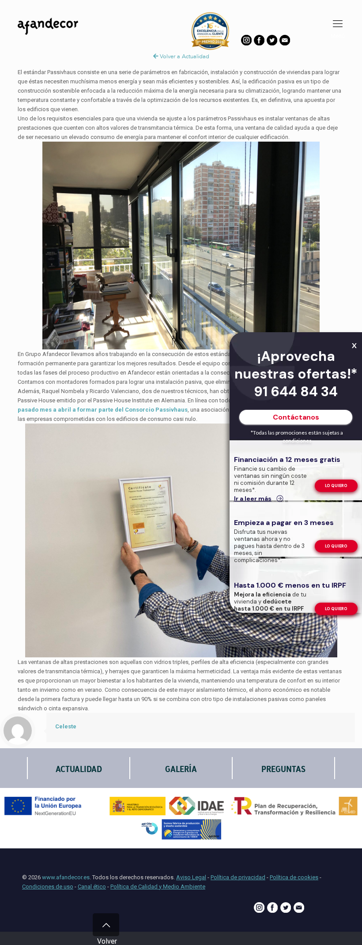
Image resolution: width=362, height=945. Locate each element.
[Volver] (106, 924)
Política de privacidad (238, 877)
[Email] (284, 43)
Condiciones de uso (47, 886)
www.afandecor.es (66, 877)
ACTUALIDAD (79, 769)
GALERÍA (181, 769)
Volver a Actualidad (183, 56)
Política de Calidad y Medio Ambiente (157, 886)
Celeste (65, 726)
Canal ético (92, 886)
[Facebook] (259, 43)
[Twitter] (272, 43)
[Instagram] (246, 43)
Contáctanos (296, 417)
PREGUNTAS (283, 769)
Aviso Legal (191, 877)
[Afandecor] (57, 37)
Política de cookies (294, 877)
